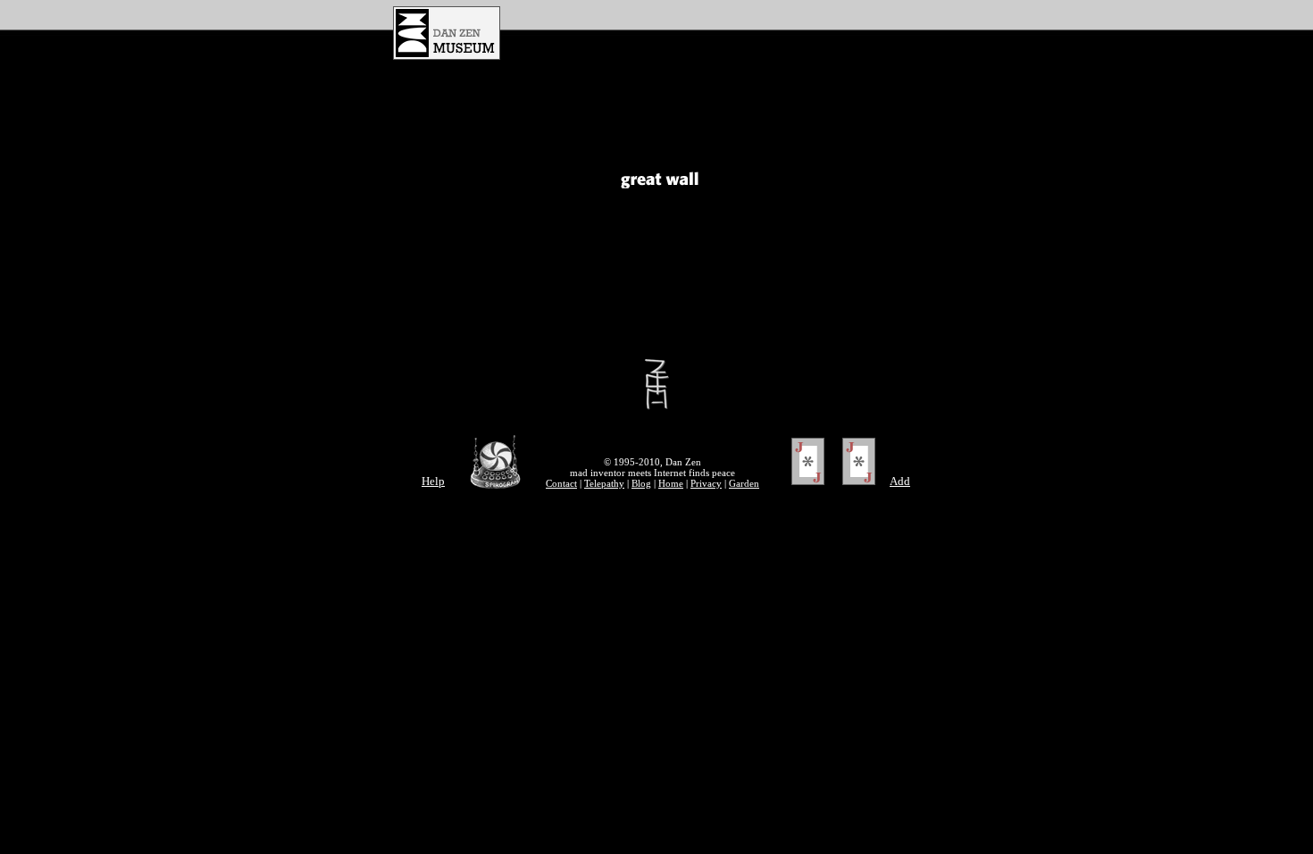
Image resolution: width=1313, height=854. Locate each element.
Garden (744, 483)
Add (900, 481)
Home (670, 483)
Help (433, 481)
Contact (561, 483)
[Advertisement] (730, 33)
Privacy (706, 483)
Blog (641, 483)
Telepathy (604, 483)
